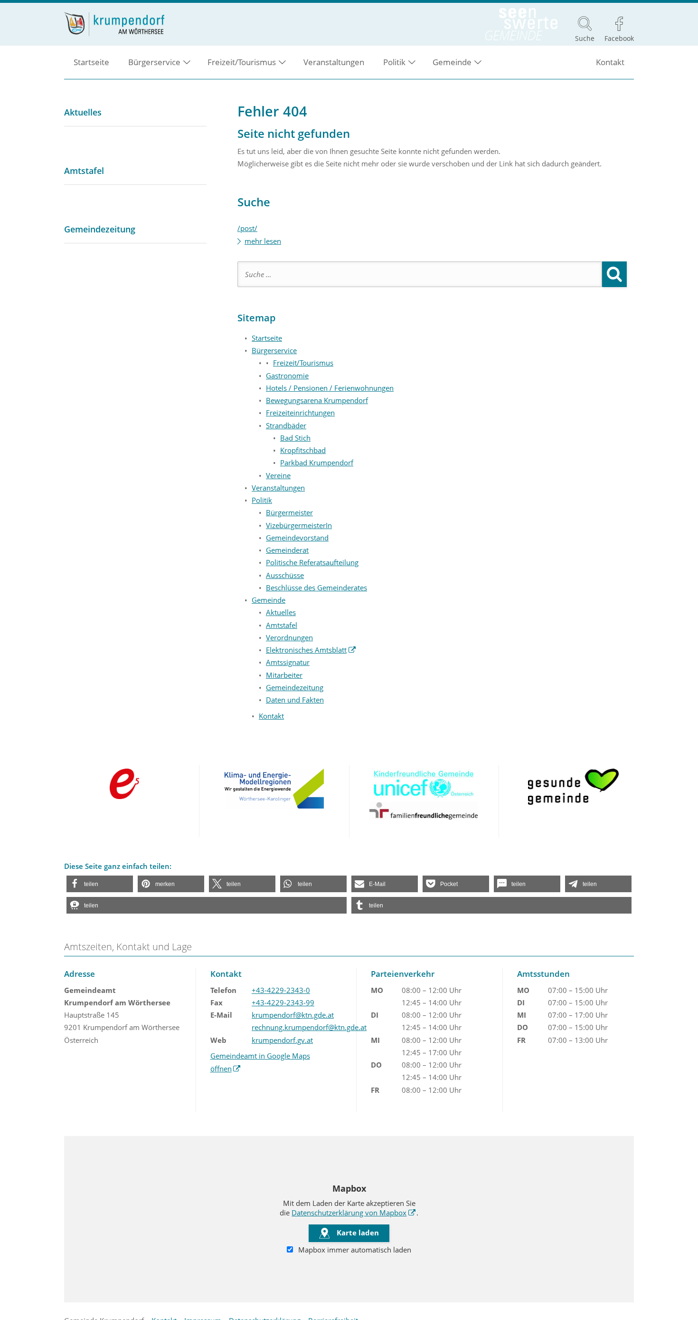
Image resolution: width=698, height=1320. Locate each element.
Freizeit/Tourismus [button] (242, 62)
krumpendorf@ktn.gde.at (293, 1015)
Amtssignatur (288, 662)
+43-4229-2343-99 (283, 1002)
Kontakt (610, 62)
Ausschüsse (285, 575)
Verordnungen (289, 637)
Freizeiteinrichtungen (300, 412)
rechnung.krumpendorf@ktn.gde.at (309, 1027)
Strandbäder (286, 425)
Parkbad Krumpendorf (316, 462)
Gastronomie (287, 375)
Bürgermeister (289, 512)
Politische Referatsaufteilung (312, 562)
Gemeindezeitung (294, 687)
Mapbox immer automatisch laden (353, 1249)
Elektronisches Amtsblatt (311, 650)
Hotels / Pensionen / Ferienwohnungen (330, 388)
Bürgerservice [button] (154, 62)
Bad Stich (295, 438)
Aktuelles (281, 612)
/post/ (247, 228)
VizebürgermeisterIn (299, 525)
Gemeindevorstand (297, 537)
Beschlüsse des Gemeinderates (316, 587)
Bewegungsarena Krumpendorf (317, 400)
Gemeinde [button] (452, 62)
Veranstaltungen (333, 62)
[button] (99, 884)
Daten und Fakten (295, 699)
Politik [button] (394, 62)
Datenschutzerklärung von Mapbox (354, 1212)
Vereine (278, 475)
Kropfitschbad (303, 450)
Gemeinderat (287, 550)
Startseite (91, 62)
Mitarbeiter (284, 675)
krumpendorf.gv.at (282, 1040)
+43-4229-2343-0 (281, 990)
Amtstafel (281, 625)
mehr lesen (263, 241)
